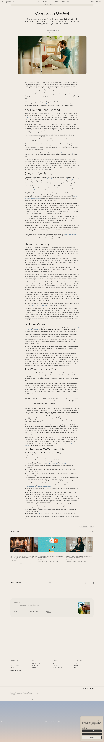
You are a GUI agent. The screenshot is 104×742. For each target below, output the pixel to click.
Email (40, 526)
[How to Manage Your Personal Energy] (24, 549)
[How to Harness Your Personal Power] (79, 548)
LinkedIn (31, 526)
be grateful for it (42, 418)
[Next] (93, 532)
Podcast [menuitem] (63, 1)
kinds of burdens (43, 103)
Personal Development (54, 561)
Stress (91, 526)
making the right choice (32, 189)
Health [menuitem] (51, 1)
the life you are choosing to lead (56, 463)
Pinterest (25, 526)
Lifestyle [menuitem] (57, 1)
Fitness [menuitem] (39, 1)
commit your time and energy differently (38, 486)
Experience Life (55, 30)
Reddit (35, 526)
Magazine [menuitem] (69, 1)
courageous (40, 513)
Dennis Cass (49, 30)
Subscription (98, 1)
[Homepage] (11, 2)
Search (92, 1)
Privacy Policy (85, 728)
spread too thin (29, 117)
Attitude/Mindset (84, 526)
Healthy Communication (43, 561)
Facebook (17, 526)
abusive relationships (67, 153)
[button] (2, 1)
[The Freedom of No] (52, 548)
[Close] (101, 718)
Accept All (92, 730)
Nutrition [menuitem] (45, 1)
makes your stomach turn (39, 305)
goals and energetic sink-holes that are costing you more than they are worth (55, 179)
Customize (92, 737)
